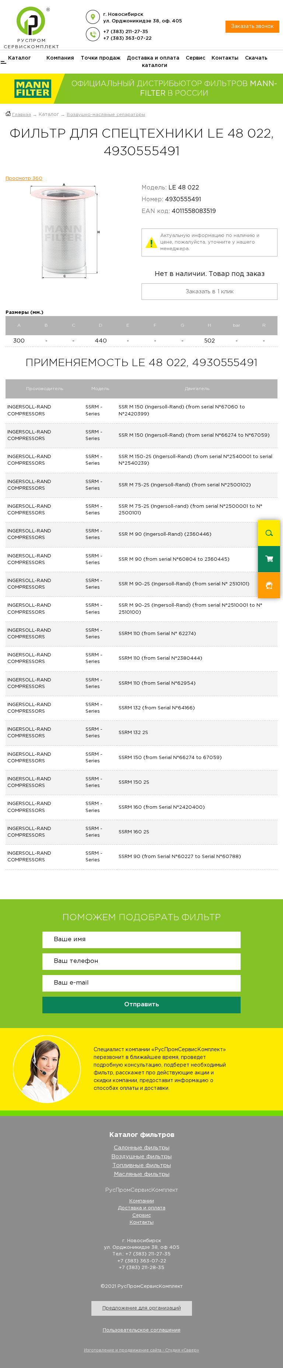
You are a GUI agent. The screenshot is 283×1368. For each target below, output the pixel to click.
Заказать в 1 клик (210, 291)
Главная (21, 115)
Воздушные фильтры (141, 1156)
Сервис (195, 58)
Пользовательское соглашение (142, 1330)
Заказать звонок (252, 26)
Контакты (225, 58)
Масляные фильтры (142, 1174)
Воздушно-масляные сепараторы (106, 115)
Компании (141, 1201)
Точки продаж (100, 58)
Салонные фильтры (142, 1147)
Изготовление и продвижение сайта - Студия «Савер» (141, 1350)
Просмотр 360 (24, 179)
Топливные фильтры (141, 1165)
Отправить (141, 1004)
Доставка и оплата (153, 58)
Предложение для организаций (141, 1308)
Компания (60, 58)
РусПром (31, 44)
